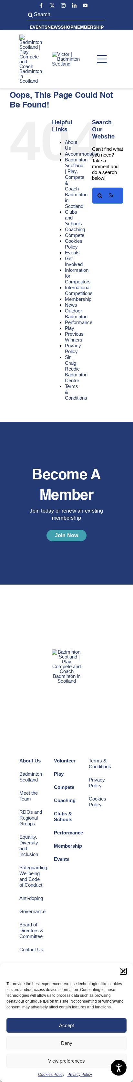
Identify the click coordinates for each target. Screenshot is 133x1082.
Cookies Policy (51, 1074)
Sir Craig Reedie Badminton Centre (76, 368)
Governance (32, 911)
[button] (123, 971)
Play (69, 328)
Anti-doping (31, 898)
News (54, 27)
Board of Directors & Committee (31, 930)
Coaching (75, 229)
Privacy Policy (79, 1074)
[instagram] (63, 5)
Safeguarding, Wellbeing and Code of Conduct (33, 876)
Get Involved (74, 261)
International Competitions (79, 290)
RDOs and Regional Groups (30, 817)
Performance (78, 322)
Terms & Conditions (100, 763)
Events (38, 27)
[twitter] (52, 5)
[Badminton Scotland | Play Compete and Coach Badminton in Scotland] (30, 37)
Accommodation (82, 154)
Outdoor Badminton (76, 313)
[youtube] (85, 5)
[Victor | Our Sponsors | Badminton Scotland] (71, 54)
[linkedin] (74, 5)
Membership (88, 27)
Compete (74, 235)
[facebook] (41, 5)
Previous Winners (74, 336)
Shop (67, 27)
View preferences (66, 1061)
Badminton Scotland (30, 776)
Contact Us (31, 949)
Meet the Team (28, 795)
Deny (66, 1043)
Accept (66, 1025)
